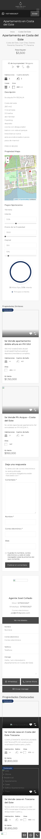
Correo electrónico (14, 529)
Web (7, 541)
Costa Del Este (24, 32)
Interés (8, 214)
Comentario (11, 480)
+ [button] (7, 158)
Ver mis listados (20, 620)
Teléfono (8, 647)
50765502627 (23, 603)
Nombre (9, 517)
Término (8, 210)
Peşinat (8, 240)
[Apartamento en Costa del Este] (20, 174)
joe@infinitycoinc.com (20, 613)
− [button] (7, 161)
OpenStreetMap (24, 199)
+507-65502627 (11, 14)
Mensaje (8, 657)
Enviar (35, 14)
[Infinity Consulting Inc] (20, 7)
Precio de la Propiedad (15, 227)
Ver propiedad (20, 723)
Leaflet (16, 199)
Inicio (12, 32)
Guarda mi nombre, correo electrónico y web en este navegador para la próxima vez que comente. (21, 556)
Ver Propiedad (20, 332)
